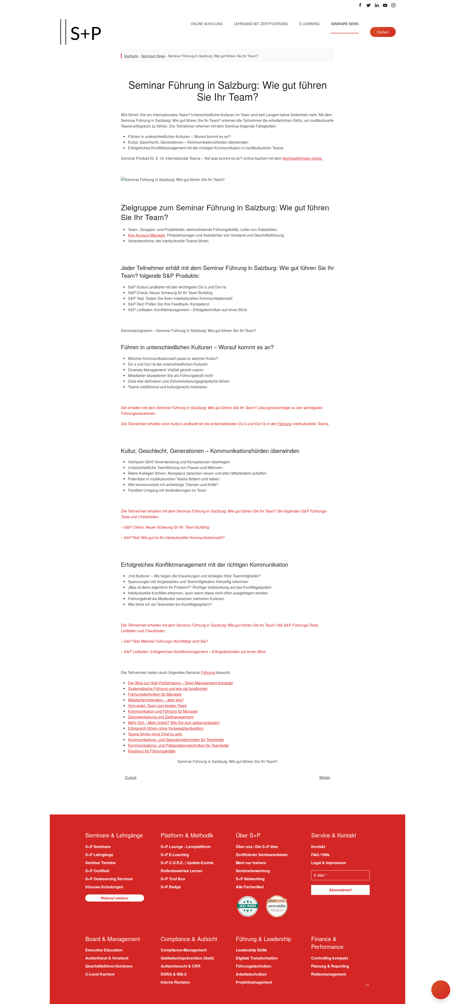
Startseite (131, 55)
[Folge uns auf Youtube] (385, 5)
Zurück (130, 777)
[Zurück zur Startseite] (80, 32)
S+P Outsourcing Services (109, 878)
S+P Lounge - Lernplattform (185, 846)
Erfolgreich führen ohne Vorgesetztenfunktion (166, 728)
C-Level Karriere (99, 974)
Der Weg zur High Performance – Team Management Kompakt (180, 683)
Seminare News (345, 23)
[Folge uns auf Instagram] (393, 5)
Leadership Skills (251, 950)
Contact (383, 32)
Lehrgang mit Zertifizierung (261, 23)
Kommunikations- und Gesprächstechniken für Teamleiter (176, 739)
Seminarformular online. (302, 158)
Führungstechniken (253, 966)
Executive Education (104, 950)
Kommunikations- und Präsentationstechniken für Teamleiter (178, 745)
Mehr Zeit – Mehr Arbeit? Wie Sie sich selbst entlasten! (174, 722)
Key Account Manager (146, 235)
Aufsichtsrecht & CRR (180, 966)
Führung (284, 423)
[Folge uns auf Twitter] (368, 5)
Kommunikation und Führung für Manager (163, 711)
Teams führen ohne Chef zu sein (155, 734)
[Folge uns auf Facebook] (360, 5)
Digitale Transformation (257, 958)
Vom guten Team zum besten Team (157, 705)
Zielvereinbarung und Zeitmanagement (160, 717)
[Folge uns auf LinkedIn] (376, 5)
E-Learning (309, 23)
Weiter (324, 777)
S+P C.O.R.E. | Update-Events (187, 862)
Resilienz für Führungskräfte (151, 751)
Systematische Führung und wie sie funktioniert (167, 688)
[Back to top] (367, 985)
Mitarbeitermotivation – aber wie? (156, 700)
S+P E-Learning (175, 854)
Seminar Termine (100, 862)
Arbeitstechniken (251, 974)
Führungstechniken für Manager (155, 694)
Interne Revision (175, 982)
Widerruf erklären (114, 897)
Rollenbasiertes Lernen (182, 870)
